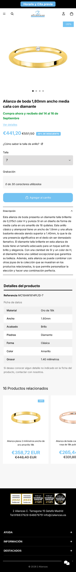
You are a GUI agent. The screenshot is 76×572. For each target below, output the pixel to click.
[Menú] (4, 14)
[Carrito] (72, 14)
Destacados (38, 551)
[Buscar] (12, 14)
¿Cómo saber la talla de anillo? (21, 143)
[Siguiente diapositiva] (69, 430)
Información (38, 541)
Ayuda (38, 532)
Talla (5, 152)
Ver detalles (10, 124)
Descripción (9, 211)
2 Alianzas (42, 566)
